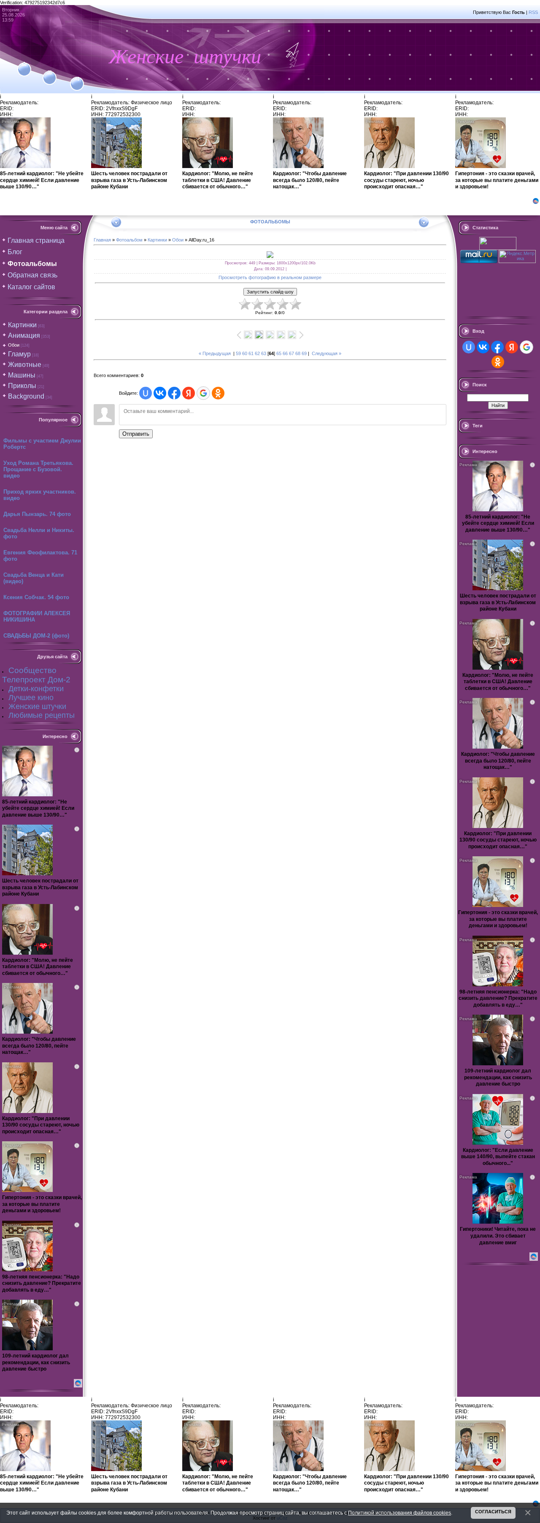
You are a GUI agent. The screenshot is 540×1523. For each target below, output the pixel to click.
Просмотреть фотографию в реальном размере (270, 277)
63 (263, 353)
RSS (533, 12)
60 (244, 353)
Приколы (22, 385)
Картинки (22, 324)
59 (238, 353)
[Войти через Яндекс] (188, 393)
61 (251, 353)
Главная (102, 239)
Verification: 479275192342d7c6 (269, 760)
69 (304, 353)
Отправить (135, 434)
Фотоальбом (129, 239)
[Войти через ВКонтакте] (160, 393)
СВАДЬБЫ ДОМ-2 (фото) (36, 636)
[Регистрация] (49, 72)
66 (285, 353)
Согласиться (493, 1511)
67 (291, 353)
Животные (24, 364)
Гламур (19, 354)
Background (26, 396)
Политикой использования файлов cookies (399, 1512)
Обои (13, 344)
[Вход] (77, 78)
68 (297, 353)
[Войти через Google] (203, 393)
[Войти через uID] (145, 393)
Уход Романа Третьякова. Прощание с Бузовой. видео (38, 469)
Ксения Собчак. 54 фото (36, 597)
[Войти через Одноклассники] (218, 393)
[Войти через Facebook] (174, 393)
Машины (21, 375)
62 (257, 353)
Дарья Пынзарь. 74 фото (37, 514)
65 (278, 353)
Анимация (24, 335)
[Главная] (24, 64)
